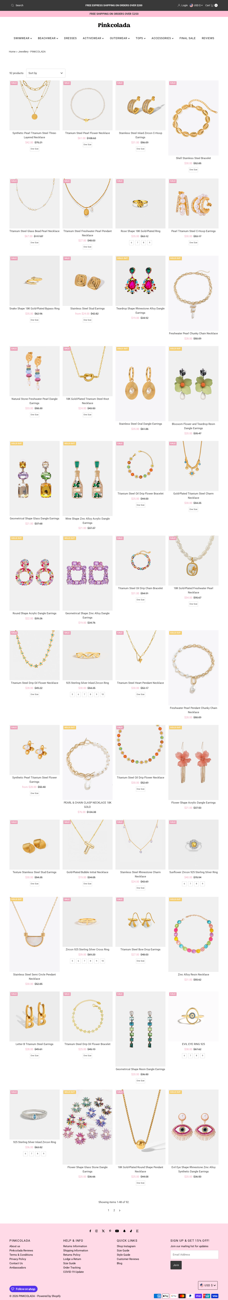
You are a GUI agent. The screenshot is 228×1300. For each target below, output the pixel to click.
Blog (119, 1263)
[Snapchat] (124, 1231)
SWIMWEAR (22, 38)
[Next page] (119, 1210)
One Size (34, 149)
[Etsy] (137, 1231)
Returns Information (75, 1246)
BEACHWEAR (47, 38)
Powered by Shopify (49, 1296)
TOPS (140, 38)
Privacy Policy (17, 1259)
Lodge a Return (72, 1259)
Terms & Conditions (21, 1254)
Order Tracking (72, 1267)
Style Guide (123, 1254)
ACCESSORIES (162, 38)
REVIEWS (208, 38)
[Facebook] (90, 1231)
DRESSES (70, 38)
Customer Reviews (128, 1259)
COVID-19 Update (73, 1271)
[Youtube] (117, 1231)
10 (103, 694)
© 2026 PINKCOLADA (22, 1296)
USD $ (197, 5)
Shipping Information (75, 1250)
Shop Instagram (126, 1246)
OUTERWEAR (119, 38)
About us (14, 1246)
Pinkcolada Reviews (21, 1250)
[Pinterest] (110, 1231)
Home (12, 51)
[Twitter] (103, 1231)
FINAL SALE (188, 38)
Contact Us (16, 1263)
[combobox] (43, 5)
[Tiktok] (131, 1231)
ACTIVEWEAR (92, 38)
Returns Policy (71, 1254)
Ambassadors (17, 1267)
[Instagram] (96, 1231)
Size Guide (69, 1263)
